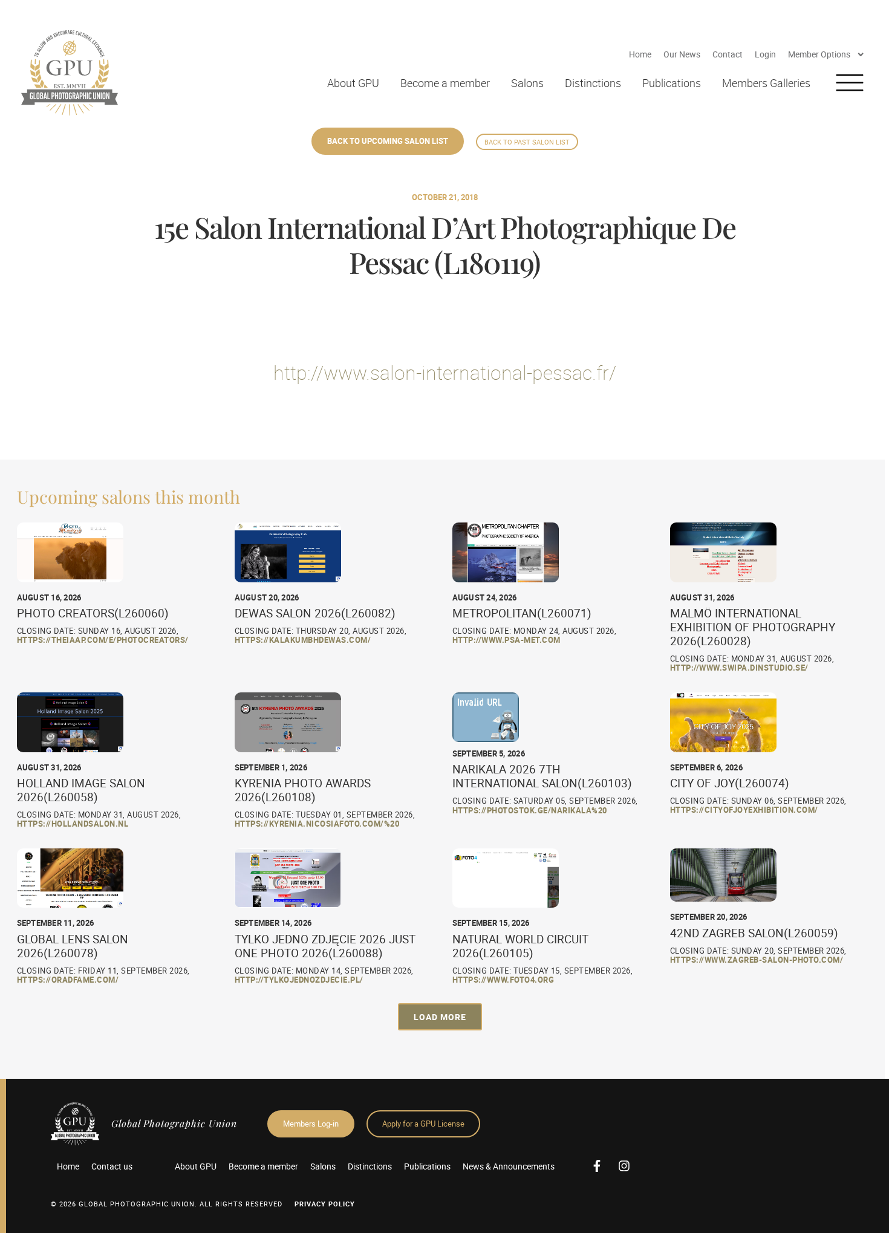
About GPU (353, 83)
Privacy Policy (325, 1203)
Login (765, 54)
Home (640, 54)
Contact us (111, 1166)
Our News (681, 54)
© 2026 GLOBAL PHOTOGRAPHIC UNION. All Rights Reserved (166, 1203)
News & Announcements (509, 1166)
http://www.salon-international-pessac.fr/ (444, 372)
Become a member (445, 83)
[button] (440, 1016)
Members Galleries (766, 83)
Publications (671, 83)
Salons (527, 83)
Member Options (819, 54)
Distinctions (593, 83)
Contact (727, 54)
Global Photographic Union (174, 1123)
